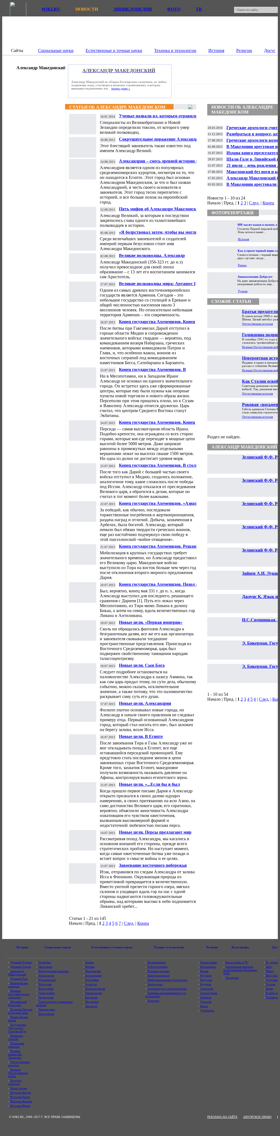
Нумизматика (47, 979)
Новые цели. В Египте (141, 736)
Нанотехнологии (158, 975)
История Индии (20, 1092)
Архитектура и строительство (167, 988)
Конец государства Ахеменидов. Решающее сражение (162, 548)
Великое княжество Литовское (15, 1054)
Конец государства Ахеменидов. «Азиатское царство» (162, 505)
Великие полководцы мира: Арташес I (157, 283)
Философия (45, 988)
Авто (269, 966)
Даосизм (205, 1001)
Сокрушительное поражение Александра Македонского (159, 141)
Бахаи (204, 1006)
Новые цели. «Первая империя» (150, 622)
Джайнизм (207, 1010)
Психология (46, 1013)
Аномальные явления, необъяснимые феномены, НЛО (240, 970)
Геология (91, 984)
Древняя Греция (20, 966)
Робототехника (157, 966)
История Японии (21, 1101)
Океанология (93, 993)
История (243, 239)
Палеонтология (95, 988)
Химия (89, 962)
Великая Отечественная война (18, 1073)
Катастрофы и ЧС (236, 962)
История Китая (20, 1097)
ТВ (199, 9)
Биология (91, 997)
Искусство (45, 984)
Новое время (18, 1088)
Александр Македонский (17, 972)
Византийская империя (18, 984)
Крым (269, 988)
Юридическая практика (53, 971)
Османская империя (16, 1045)
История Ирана (20, 1105)
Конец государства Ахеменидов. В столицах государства (162, 467)
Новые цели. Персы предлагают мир (155, 832)
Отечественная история (257, 323)
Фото (173, 9)
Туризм (242, 291)
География (92, 979)
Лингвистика (46, 1009)
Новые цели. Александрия (145, 703)
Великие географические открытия (18, 994)
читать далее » (120, 88)
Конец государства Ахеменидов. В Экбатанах (152, 371)
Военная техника (158, 971)
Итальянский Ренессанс (17, 1003)
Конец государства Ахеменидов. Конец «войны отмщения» (157, 424)
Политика (44, 962)
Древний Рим (19, 978)
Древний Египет (21, 962)
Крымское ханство (15, 1037)
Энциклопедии (132, 9)
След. (129, 923)
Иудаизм (205, 975)
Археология (46, 975)
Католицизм (208, 966)
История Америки (14, 1082)
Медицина (92, 1001)
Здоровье (272, 979)
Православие (208, 962)
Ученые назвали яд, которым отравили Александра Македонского (158, 118)
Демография (46, 993)
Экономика (45, 966)
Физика (90, 966)
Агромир (153, 1000)
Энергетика (154, 984)
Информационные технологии (167, 979)
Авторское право (257, 1116)
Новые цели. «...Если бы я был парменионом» (149, 786)
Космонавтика (156, 962)
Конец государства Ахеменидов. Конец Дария (157, 323)
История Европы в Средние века (20, 1011)
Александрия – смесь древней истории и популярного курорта (158, 163)
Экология (91, 1006)
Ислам (204, 971)
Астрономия (93, 975)
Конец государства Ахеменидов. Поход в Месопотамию (158, 586)
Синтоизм (206, 988)
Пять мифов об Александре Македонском (160, 209)
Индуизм (206, 979)
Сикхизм (205, 997)
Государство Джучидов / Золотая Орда (17, 1028)
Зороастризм (208, 993)
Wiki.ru (51, 9)
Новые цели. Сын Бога (142, 665)
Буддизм (205, 984)
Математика (93, 971)
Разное (242, 265)
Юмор (270, 971)
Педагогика (46, 997)
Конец (143, 923)
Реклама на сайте (222, 1116)
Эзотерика (232, 977)
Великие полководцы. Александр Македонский (152, 257)
